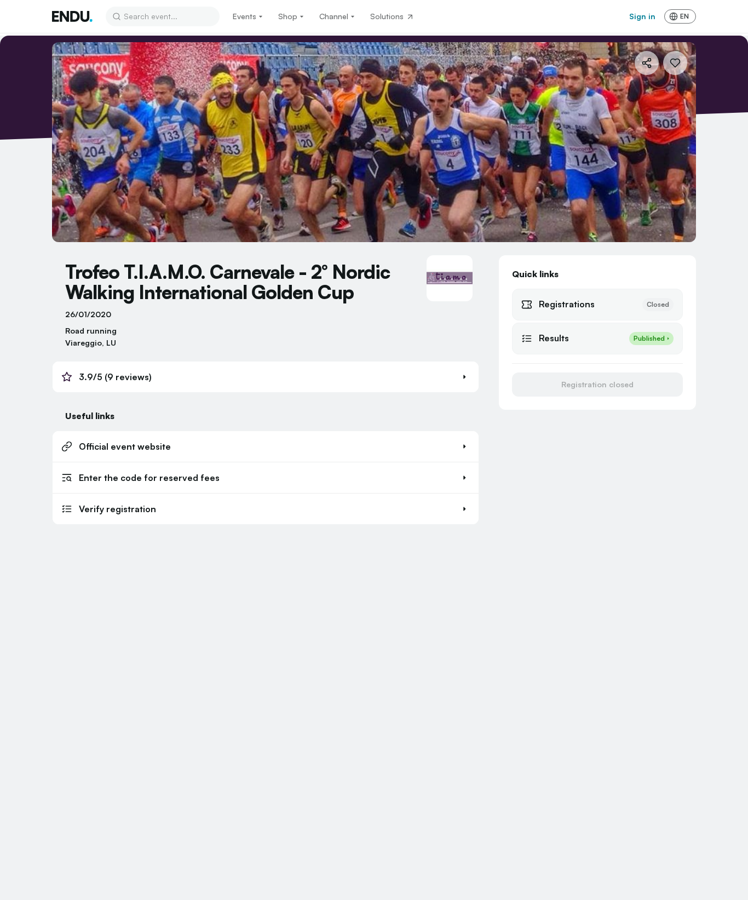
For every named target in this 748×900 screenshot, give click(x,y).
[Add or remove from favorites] (675, 63)
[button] (266, 377)
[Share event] (647, 63)
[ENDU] (72, 16)
